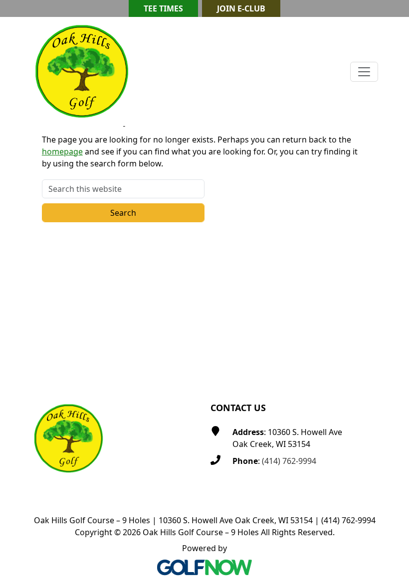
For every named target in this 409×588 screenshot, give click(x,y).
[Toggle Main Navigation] (364, 72)
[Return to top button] (389, 361)
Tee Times (163, 8)
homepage (62, 151)
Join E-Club (241, 8)
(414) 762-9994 (289, 460)
